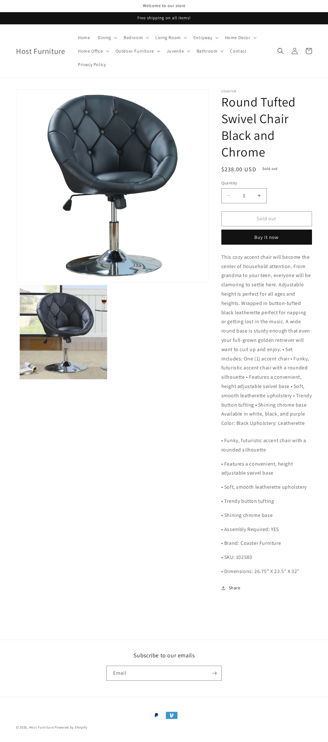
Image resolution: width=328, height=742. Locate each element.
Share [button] (235, 588)
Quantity (229, 183)
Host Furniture (41, 727)
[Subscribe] (214, 673)
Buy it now (266, 237)
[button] (107, 37)
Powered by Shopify (70, 727)
